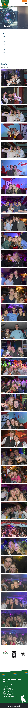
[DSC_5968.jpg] (14, 564)
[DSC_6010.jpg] (14, 618)
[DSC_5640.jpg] (14, 222)
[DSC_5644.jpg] (14, 258)
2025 (4, 39)
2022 (4, 47)
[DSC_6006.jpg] (14, 600)
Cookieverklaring (22, 704)
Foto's (2, 33)
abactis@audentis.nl (8, 693)
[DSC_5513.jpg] (14, 77)
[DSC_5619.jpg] (14, 168)
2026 (4, 36)
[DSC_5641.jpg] (14, 240)
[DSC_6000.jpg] (14, 582)
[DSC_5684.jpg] (14, 366)
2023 (4, 44)
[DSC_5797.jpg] (14, 492)
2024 (4, 42)
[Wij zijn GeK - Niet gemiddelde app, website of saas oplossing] (18, 706)
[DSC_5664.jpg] (14, 312)
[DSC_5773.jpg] (14, 474)
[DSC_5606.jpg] (14, 113)
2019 (4, 54)
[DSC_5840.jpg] (14, 528)
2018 (4, 57)
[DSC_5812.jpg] (14, 510)
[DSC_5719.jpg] (14, 420)
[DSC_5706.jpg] (14, 402)
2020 (4, 52)
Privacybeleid (15, 704)
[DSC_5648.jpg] (14, 276)
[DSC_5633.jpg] (14, 204)
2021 (4, 49)
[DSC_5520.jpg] (14, 95)
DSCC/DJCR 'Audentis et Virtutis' (5, 4)
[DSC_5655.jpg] (14, 294)
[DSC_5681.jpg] (14, 348)
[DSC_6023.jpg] (14, 636)
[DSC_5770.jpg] (14, 456)
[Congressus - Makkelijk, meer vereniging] (12, 706)
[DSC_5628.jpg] (14, 186)
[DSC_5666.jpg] (14, 330)
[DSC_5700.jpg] (14, 384)
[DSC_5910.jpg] (14, 546)
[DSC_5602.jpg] (14, 132)
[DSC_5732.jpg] (14, 438)
